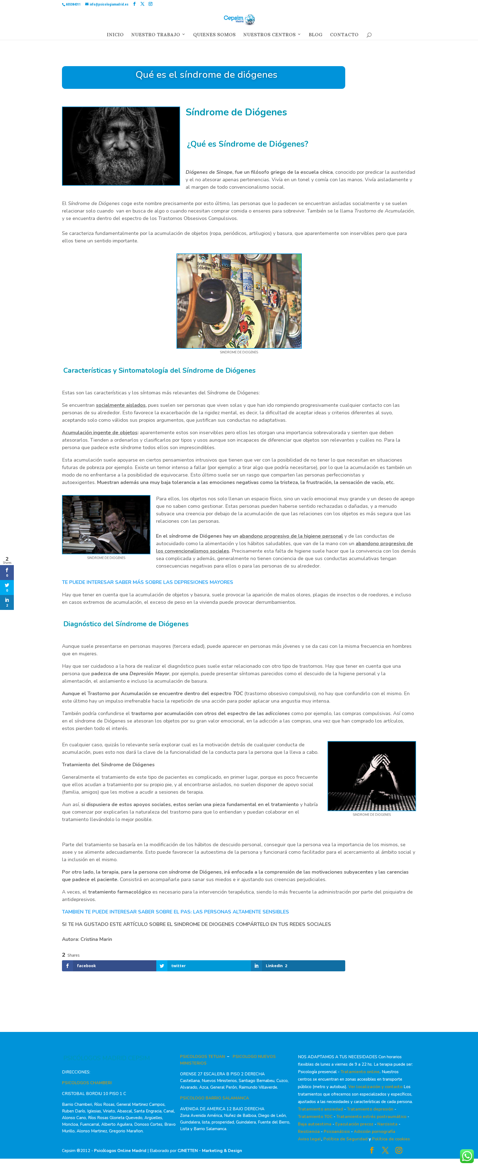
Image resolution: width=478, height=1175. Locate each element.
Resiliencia (309, 1131)
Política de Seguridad (345, 1139)
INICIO (115, 36)
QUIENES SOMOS (214, 36)
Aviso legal (309, 1139)
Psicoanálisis (337, 1131)
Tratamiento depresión (370, 1109)
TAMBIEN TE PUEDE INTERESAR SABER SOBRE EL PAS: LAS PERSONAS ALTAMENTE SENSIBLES (175, 912)
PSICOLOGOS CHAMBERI (87, 1083)
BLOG (316, 36)
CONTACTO (344, 36)
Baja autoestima (314, 1124)
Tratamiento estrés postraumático (371, 1116)
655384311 (73, 4)
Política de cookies (391, 1139)
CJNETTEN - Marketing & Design (210, 1150)
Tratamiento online (360, 1072)
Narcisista (387, 1124)
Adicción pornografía (374, 1131)
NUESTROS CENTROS (269, 36)
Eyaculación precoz (354, 1124)
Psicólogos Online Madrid (120, 1150)
